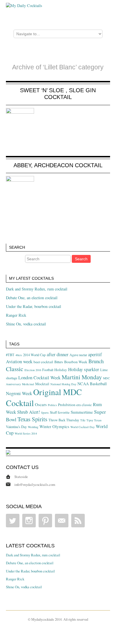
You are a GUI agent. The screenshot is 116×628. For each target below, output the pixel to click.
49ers (18, 355)
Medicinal (28, 384)
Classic (14, 369)
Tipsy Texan (93, 420)
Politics (52, 405)
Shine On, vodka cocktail (26, 324)
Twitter (12, 520)
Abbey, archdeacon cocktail (58, 165)
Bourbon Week (75, 361)
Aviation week (19, 361)
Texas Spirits (32, 419)
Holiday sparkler (83, 369)
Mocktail (42, 383)
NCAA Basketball (92, 383)
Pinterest (45, 520)
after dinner (57, 354)
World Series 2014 (26, 433)
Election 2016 (32, 370)
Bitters (58, 362)
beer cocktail (43, 361)
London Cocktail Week (39, 377)
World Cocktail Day (82, 427)
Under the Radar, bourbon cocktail (33, 306)
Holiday (60, 369)
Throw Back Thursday (63, 420)
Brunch (96, 361)
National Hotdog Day (63, 384)
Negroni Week (19, 393)
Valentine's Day (16, 426)
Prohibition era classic (75, 404)
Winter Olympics (54, 426)
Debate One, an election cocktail (31, 297)
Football (47, 369)
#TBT (10, 354)
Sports (45, 413)
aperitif (95, 354)
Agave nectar (78, 354)
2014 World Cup (34, 354)
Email (61, 520)
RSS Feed (78, 520)
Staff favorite (60, 412)
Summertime (82, 412)
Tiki (82, 420)
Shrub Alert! (28, 412)
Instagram (29, 520)
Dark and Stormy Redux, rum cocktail (36, 289)
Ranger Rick (16, 315)
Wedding (33, 427)
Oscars (41, 404)
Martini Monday (82, 377)
